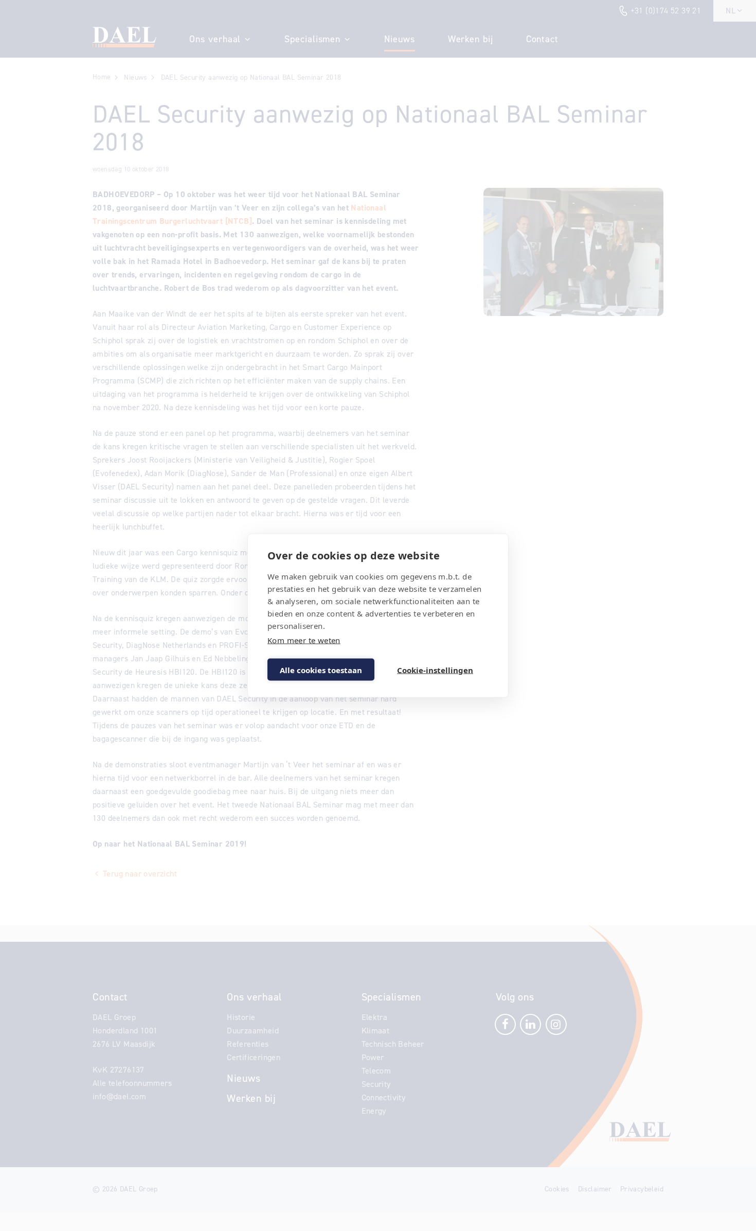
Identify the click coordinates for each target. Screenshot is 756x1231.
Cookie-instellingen (435, 669)
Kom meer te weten (303, 640)
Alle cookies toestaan (321, 669)
